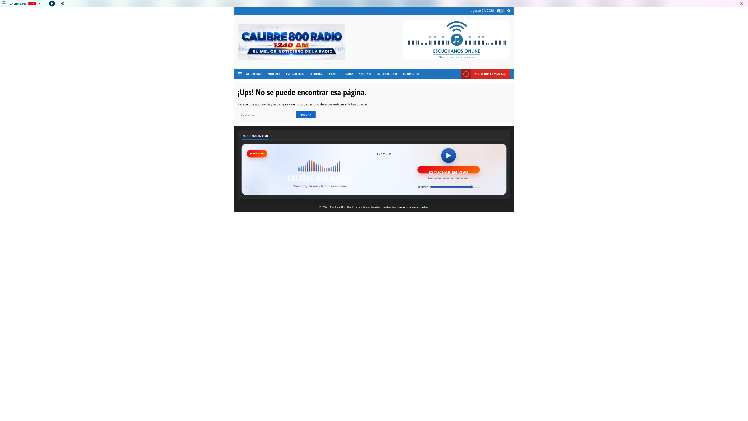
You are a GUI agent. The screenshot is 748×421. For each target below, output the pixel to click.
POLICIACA (273, 74)
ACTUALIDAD (254, 74)
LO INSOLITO (411, 74)
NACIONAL (365, 74)
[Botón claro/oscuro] (501, 11)
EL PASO (333, 74)
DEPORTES (316, 74)
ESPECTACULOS (295, 74)
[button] (508, 10)
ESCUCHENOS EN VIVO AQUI (490, 74)
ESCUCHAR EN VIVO (448, 171)
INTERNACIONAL (387, 74)
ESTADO (348, 74)
